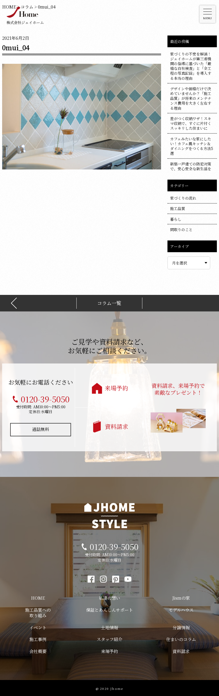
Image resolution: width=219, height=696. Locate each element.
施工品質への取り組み (38, 613)
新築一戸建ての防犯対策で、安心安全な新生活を (190, 166)
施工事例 (37, 639)
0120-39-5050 (45, 399)
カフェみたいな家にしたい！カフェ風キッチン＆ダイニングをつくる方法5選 (191, 146)
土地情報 (109, 627)
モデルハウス (181, 610)
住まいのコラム (181, 639)
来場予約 (116, 388)
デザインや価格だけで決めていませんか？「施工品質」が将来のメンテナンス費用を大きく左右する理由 (190, 98)
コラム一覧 (109, 303)
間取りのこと (181, 229)
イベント (37, 627)
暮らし (175, 219)
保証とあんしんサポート (109, 610)
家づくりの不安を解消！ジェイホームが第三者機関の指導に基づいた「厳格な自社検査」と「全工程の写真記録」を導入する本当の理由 (190, 66)
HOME (38, 598)
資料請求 (116, 426)
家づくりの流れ (183, 198)
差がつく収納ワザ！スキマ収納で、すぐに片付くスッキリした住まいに (190, 123)
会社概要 (37, 651)
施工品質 (177, 208)
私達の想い (109, 598)
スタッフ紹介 (109, 639)
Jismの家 (181, 598)
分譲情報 (181, 627)
